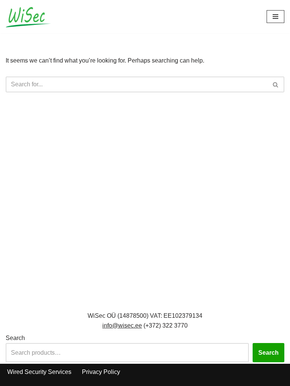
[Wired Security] (28, 16)
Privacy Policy (101, 372)
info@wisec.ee (122, 325)
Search (15, 338)
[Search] (275, 84)
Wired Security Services (39, 372)
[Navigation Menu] (275, 16)
